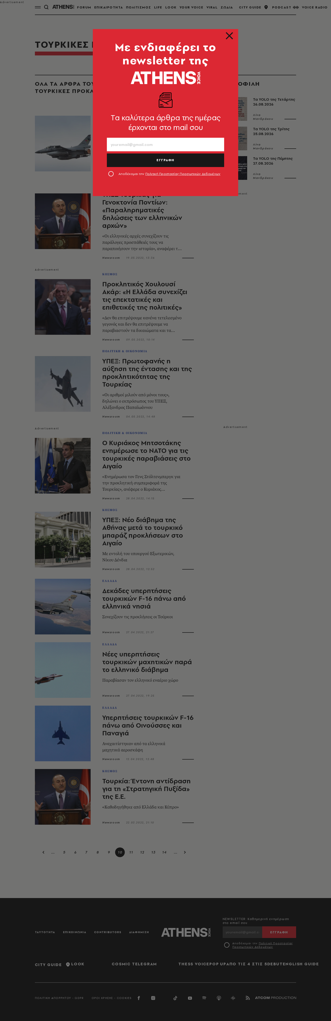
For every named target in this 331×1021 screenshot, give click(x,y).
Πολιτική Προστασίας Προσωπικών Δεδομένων (183, 174)
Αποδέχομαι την (169, 174)
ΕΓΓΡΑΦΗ (165, 160)
